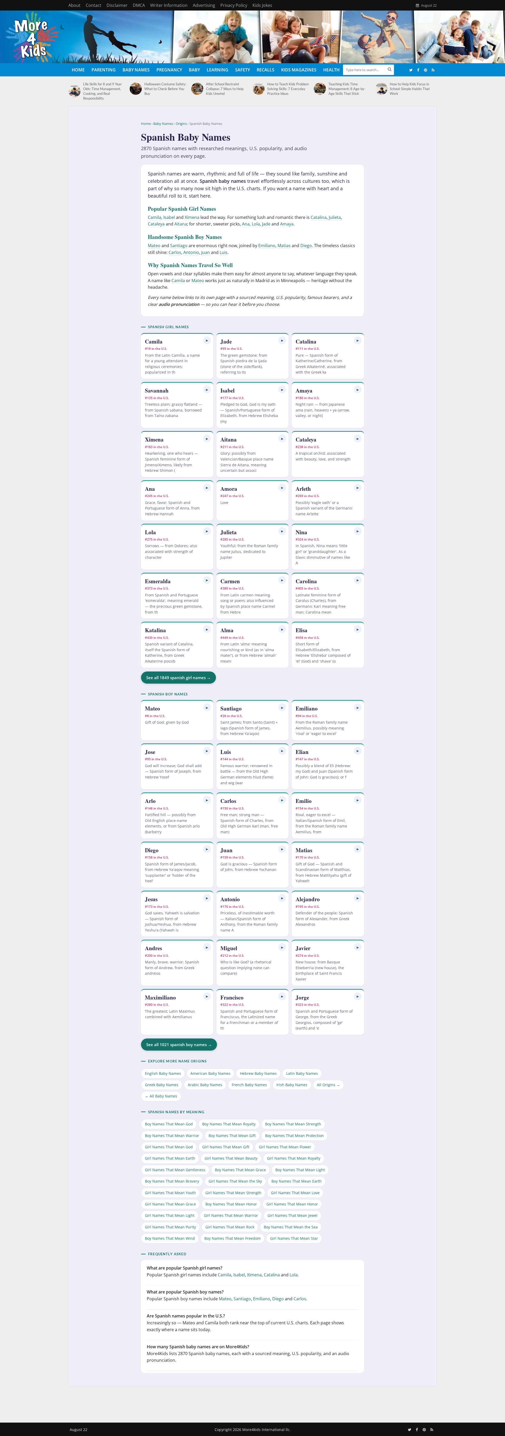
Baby (194, 70)
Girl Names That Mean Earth (170, 1158)
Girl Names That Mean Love (295, 1192)
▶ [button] (207, 340)
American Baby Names (210, 1073)
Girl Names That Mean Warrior (231, 1215)
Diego (306, 245)
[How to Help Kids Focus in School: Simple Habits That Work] (381, 89)
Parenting (104, 70)
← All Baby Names (161, 1096)
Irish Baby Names (291, 1084)
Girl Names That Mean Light (169, 1215)
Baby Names (136, 70)
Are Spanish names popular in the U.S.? (186, 1316)
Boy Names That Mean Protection (294, 1135)
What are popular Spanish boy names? (185, 1292)
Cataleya (156, 224)
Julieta (335, 217)
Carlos (175, 252)
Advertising (204, 5)
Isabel (169, 217)
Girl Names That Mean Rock (229, 1226)
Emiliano (266, 245)
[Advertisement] (252, 1403)
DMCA (139, 5)
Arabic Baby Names (205, 1084)
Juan (205, 252)
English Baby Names (163, 1073)
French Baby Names (249, 1084)
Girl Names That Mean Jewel (292, 1215)
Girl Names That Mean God (169, 1146)
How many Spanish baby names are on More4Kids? (198, 1347)
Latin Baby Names (302, 1073)
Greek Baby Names (161, 1084)
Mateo (154, 245)
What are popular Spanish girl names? (184, 1268)
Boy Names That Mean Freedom (232, 1238)
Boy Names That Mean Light (300, 1169)
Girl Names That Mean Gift (225, 1146)
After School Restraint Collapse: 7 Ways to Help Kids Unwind (225, 89)
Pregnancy (169, 70)
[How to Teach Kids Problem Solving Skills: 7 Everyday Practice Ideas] (258, 89)
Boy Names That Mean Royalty (229, 1123)
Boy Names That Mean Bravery (172, 1181)
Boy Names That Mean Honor (231, 1204)
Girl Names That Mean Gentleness (175, 1169)
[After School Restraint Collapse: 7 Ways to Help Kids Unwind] (197, 89)
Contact (93, 5)
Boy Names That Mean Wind (170, 1238)
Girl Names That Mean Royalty (293, 1158)
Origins (181, 123)
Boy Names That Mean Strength (293, 1123)
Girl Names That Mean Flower (285, 1146)
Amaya (287, 224)
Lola (256, 224)
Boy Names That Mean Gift (232, 1135)
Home (78, 70)
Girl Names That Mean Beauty (231, 1158)
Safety (242, 70)
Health (331, 70)
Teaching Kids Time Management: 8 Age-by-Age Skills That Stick (347, 89)
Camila (154, 217)
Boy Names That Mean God (169, 1123)
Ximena (192, 217)
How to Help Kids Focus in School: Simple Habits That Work (410, 89)
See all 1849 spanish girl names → (178, 677)
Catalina (319, 217)
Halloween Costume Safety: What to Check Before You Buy (165, 89)
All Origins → (328, 1084)
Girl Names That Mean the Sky (235, 1181)
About (74, 5)
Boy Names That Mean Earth (296, 1181)
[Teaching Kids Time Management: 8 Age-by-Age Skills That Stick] (320, 89)
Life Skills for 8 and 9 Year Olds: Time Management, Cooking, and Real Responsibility (102, 91)
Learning (217, 70)
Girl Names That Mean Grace (170, 1204)
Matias (284, 245)
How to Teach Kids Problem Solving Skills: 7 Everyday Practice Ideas (288, 89)
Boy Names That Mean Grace (240, 1169)
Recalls (265, 70)
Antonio (191, 252)
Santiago (179, 245)
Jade (266, 224)
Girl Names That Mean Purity (170, 1226)
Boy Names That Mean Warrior (172, 1135)
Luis (224, 252)
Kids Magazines (298, 70)
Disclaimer (117, 5)
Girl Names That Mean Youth (170, 1192)
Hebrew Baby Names (258, 1073)
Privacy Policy (233, 5)
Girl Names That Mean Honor (292, 1204)
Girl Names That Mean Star (294, 1238)
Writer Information (169, 5)
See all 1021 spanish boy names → (179, 1044)
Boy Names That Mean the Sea (291, 1226)
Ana (246, 224)
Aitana (180, 224)
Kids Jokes (262, 5)
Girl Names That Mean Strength (233, 1192)
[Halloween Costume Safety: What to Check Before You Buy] (136, 89)
